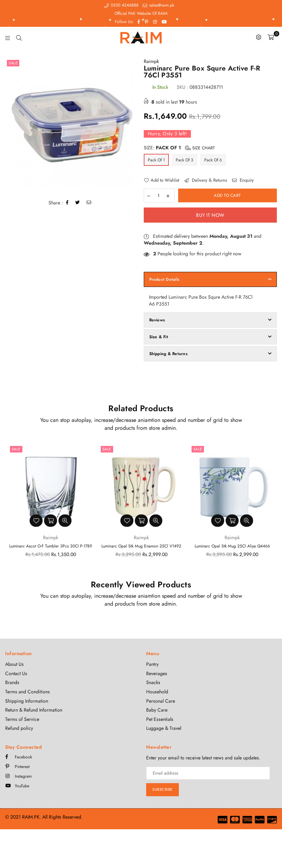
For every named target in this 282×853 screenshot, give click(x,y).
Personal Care (160, 700)
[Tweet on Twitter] (78, 203)
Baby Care (156, 709)
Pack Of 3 (184, 160)
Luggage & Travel (163, 728)
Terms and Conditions (27, 691)
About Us (14, 664)
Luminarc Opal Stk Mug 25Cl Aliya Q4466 (232, 546)
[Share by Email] (89, 203)
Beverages (156, 673)
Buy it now (210, 215)
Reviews (157, 320)
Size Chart (203, 148)
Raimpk (151, 61)
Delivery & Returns (209, 180)
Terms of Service (22, 719)
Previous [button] (11, 508)
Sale (13, 63)
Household (157, 691)
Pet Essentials (159, 719)
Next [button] (271, 508)
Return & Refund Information (33, 709)
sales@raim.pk (161, 5)
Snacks (153, 682)
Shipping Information (26, 700)
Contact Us (16, 673)
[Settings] (258, 37)
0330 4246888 (124, 5)
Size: (179, 148)
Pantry (152, 664)
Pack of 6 (213, 160)
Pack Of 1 (156, 160)
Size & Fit (158, 337)
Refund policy (19, 728)
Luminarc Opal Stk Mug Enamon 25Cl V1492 (141, 546)
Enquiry (246, 180)
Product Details (164, 279)
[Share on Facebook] (67, 203)
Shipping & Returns (168, 354)
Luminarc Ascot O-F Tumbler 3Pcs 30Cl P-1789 (50, 546)
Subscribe (162, 789)
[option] (72, 125)
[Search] (19, 37)
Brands (12, 682)
